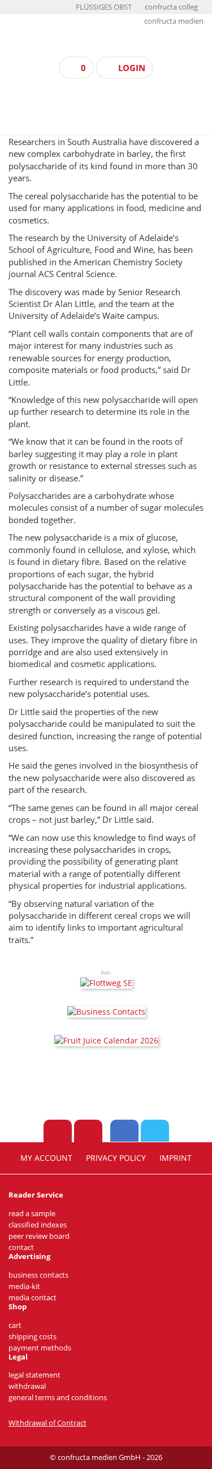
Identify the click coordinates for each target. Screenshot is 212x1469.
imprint (175, 1158)
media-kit (24, 1286)
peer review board (39, 1236)
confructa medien (174, 21)
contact (21, 1247)
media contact (32, 1298)
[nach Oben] (58, 1131)
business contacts (38, 1275)
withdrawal (27, 1386)
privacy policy (116, 1158)
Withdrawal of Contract (47, 1423)
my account (46, 1158)
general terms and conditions (57, 1397)
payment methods (39, 1348)
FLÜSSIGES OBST (104, 7)
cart (14, 1325)
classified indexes (37, 1225)
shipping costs (32, 1336)
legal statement (34, 1375)
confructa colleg (171, 7)
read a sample (31, 1213)
